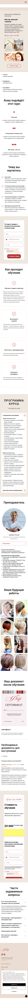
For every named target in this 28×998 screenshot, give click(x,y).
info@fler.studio (16, 764)
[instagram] (2, 954)
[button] (14, 66)
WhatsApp (4, 766)
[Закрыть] (26, 996)
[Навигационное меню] (26, 2)
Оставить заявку (14, 256)
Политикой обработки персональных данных (14, 252)
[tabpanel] (14, 565)
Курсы (2, 969)
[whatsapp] (4, 954)
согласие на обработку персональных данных (13, 249)
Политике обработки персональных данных (12, 981)
